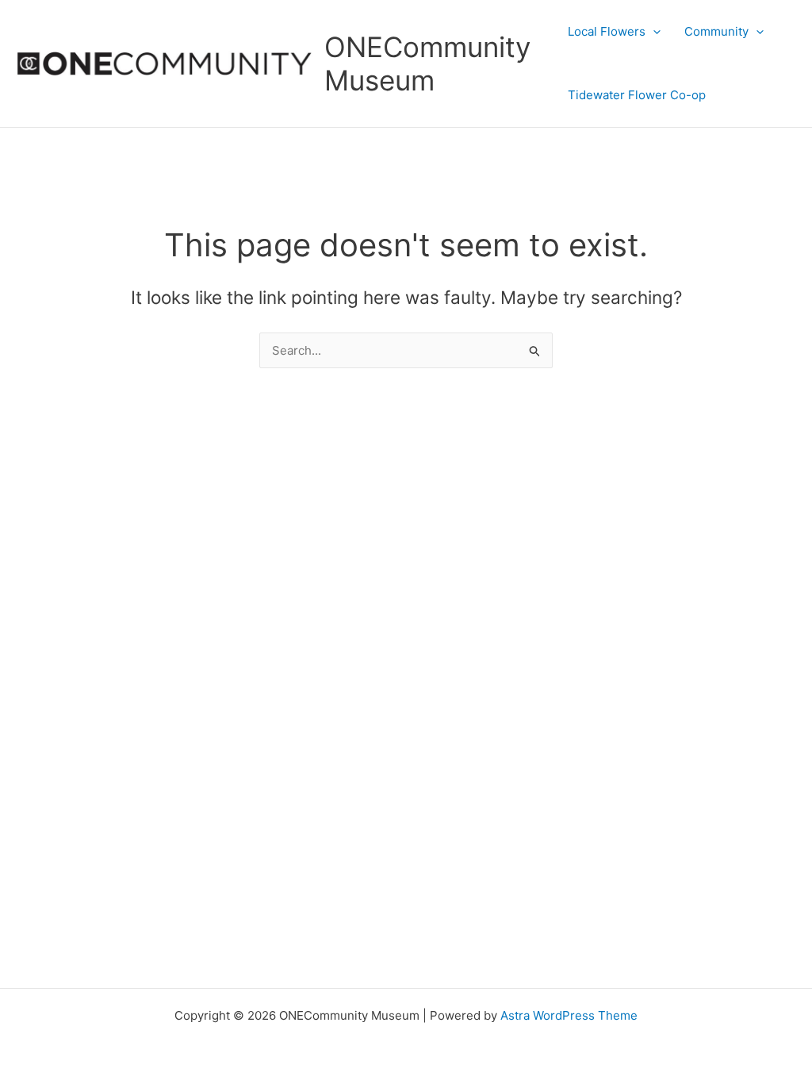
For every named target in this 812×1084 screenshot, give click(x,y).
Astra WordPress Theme (569, 1015)
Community (716, 31)
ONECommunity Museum (427, 63)
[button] (653, 31)
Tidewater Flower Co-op (637, 94)
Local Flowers (606, 31)
